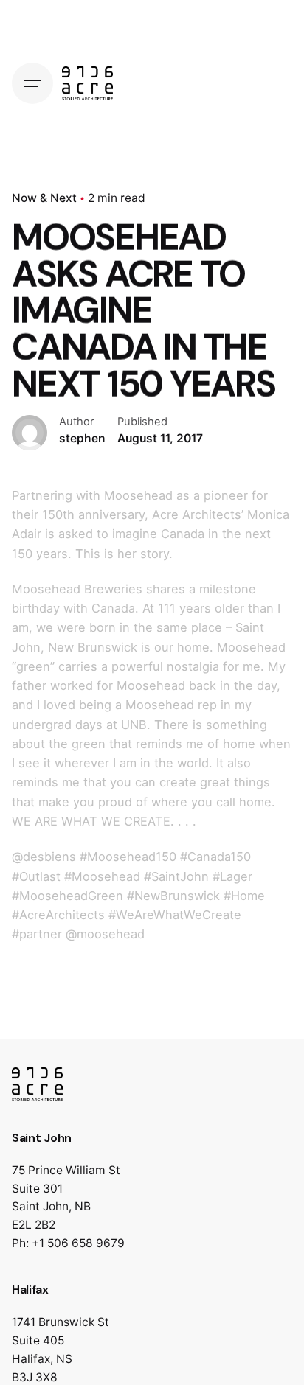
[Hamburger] (32, 83)
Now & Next (44, 198)
